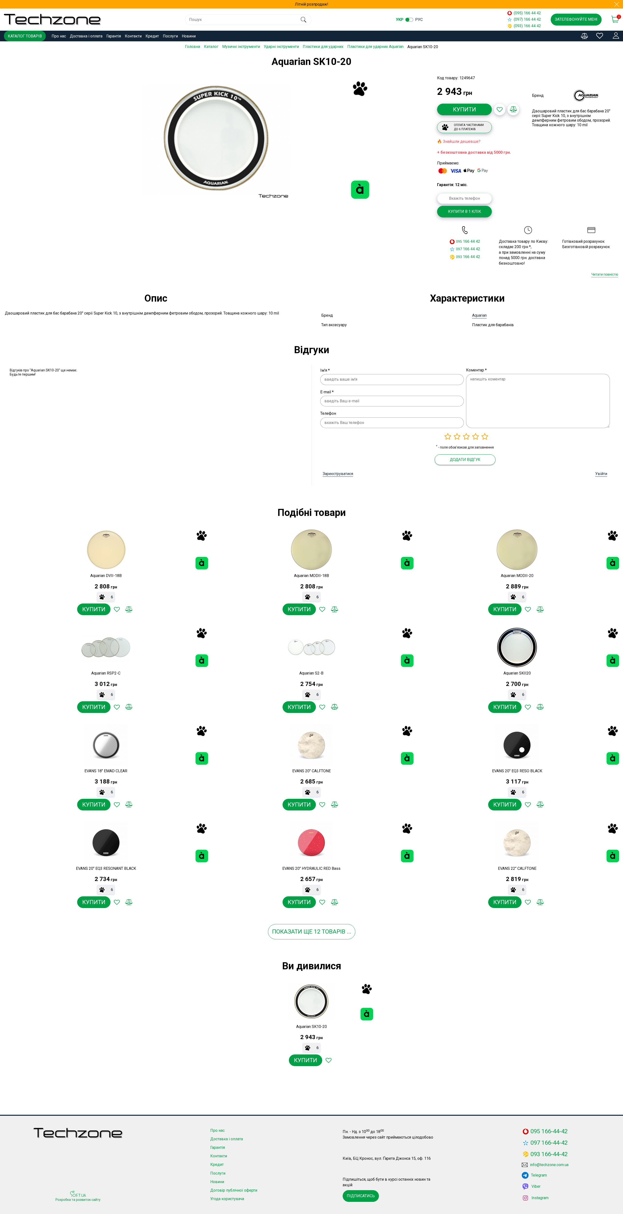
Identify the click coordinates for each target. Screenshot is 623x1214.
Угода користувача (227, 1198)
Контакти (133, 36)
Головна (192, 46)
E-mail (327, 392)
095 (459, 241)
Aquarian (479, 315)
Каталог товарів (25, 36)
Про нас (59, 36)
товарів (333, 931)
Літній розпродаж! (311, 4)
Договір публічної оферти (233, 1190)
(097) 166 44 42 (527, 19)
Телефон (328, 413)
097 (459, 249)
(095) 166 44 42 (527, 13)
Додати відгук (465, 460)
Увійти (601, 473)
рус (419, 19)
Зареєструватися (338, 473)
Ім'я (325, 370)
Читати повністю (604, 274)
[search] (303, 19)
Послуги (170, 36)
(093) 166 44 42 (527, 26)
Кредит (152, 36)
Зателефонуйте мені (576, 19)
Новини (189, 36)
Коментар (476, 370)
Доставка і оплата (86, 36)
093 (459, 257)
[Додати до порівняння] (513, 109)
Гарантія (113, 36)
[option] (216, 139)
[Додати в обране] (499, 109)
